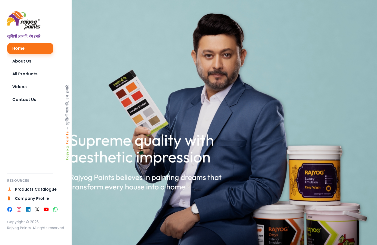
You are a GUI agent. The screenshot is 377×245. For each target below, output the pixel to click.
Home (18, 48)
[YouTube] (46, 209)
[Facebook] (9, 209)
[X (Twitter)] (37, 209)
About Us (21, 61)
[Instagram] (19, 209)
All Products (24, 74)
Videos (19, 87)
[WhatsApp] (55, 209)
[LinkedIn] (28, 209)
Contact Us (24, 100)
